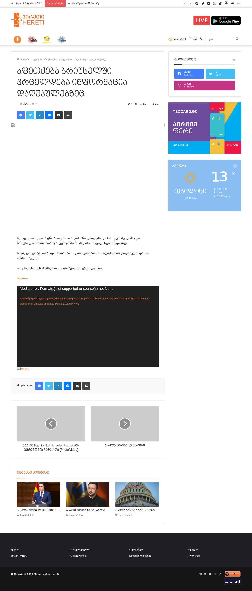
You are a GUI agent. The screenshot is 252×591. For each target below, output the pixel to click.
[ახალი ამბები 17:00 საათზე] (38, 494)
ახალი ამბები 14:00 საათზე (83, 3)
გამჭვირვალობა (80, 550)
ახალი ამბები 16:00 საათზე (85, 510)
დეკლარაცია (19, 556)
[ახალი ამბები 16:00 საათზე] (87, 494)
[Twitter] (30, 115)
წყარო (22, 278)
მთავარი (24, 59)
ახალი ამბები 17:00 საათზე (36, 510)
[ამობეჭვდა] (68, 115)
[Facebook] (21, 115)
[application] (88, 326)
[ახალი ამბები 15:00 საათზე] (137, 494)
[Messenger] (49, 115)
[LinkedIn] (40, 115)
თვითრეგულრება (140, 556)
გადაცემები (136, 550)
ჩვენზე (15, 550)
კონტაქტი (194, 556)
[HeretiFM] (32, 18)
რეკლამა (194, 550)
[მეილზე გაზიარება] (59, 115)
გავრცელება (78, 556)
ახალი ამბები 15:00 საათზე (135, 510)
